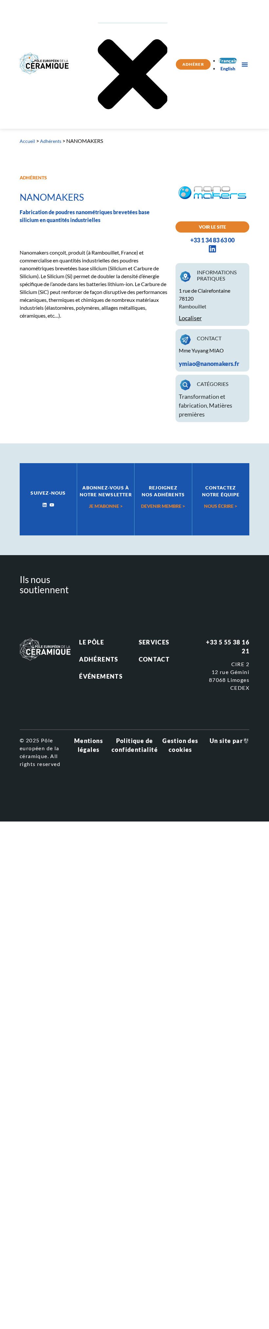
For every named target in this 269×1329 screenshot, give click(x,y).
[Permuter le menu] (244, 64)
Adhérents (50, 141)
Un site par (226, 740)
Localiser (190, 318)
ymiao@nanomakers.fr (209, 363)
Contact (154, 659)
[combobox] (133, 16)
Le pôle (91, 642)
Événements (101, 676)
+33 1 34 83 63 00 (212, 240)
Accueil (27, 141)
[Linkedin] (44, 505)
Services (154, 642)
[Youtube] (52, 505)
